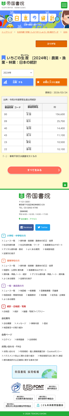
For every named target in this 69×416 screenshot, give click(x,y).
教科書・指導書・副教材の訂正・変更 (36, 241)
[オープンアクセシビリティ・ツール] (10, 19)
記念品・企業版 (58, 295)
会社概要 (7, 323)
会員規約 (33, 339)
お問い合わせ (9, 351)
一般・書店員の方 (15, 286)
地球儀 (44, 295)
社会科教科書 (9, 245)
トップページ (7, 32)
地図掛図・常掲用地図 (13, 295)
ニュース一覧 (9, 241)
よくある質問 (33, 249)
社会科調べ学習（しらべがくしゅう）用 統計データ (37, 32)
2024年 (7, 73)
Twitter (44, 227)
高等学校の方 (13, 261)
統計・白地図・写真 (16, 306)
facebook (28, 227)
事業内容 (35, 323)
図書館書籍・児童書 (49, 291)
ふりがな (51, 44)
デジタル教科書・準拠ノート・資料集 (48, 274)
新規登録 (20, 339)
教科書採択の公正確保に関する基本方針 (21, 360)
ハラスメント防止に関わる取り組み (19, 356)
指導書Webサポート (54, 245)
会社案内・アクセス (29, 219)
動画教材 (32, 295)
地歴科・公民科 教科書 (13, 270)
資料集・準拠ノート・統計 (15, 274)
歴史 (46, 323)
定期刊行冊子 (9, 253)
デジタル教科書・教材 (13, 249)
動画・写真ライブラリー (34, 311)
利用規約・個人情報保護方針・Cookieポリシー (41, 351)
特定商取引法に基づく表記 (51, 356)
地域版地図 (49, 249)
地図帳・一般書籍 (28, 291)
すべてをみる (34, 170)
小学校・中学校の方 (16, 236)
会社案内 (6, 318)
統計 (16, 311)
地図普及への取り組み (13, 327)
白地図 (6, 311)
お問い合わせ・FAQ (11, 347)
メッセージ (21, 323)
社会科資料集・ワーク (29, 245)
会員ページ (7, 335)
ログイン (7, 339)
